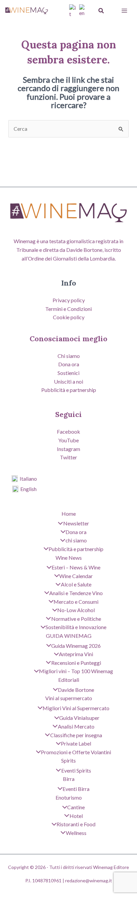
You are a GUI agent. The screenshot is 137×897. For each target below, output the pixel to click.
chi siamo (76, 540)
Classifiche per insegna (76, 735)
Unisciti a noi (68, 381)
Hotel (75, 816)
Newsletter (76, 523)
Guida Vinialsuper (79, 718)
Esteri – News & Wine (76, 567)
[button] (101, 11)
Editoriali (68, 680)
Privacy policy (69, 300)
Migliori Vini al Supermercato (76, 708)
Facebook (68, 431)
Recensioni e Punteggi (76, 662)
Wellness (76, 833)
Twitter (68, 457)
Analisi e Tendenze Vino (76, 593)
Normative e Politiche (76, 618)
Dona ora (68, 364)
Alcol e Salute (76, 584)
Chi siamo (69, 356)
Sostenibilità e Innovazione (76, 627)
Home (69, 513)
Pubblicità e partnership (68, 390)
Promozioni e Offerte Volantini (76, 752)
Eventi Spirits (76, 770)
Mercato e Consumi (76, 601)
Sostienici (68, 373)
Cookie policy (68, 317)
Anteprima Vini (76, 654)
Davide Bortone (76, 690)
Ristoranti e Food (76, 824)
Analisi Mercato (76, 726)
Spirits (68, 760)
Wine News (69, 557)
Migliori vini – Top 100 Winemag (76, 671)
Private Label (76, 743)
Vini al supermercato (68, 698)
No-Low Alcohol (76, 610)
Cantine (76, 807)
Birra (68, 779)
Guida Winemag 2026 (76, 645)
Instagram (68, 449)
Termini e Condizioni (68, 309)
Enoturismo (69, 797)
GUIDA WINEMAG (68, 635)
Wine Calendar (76, 576)
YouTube (68, 440)
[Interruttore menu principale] (124, 10)
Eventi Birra (76, 789)
